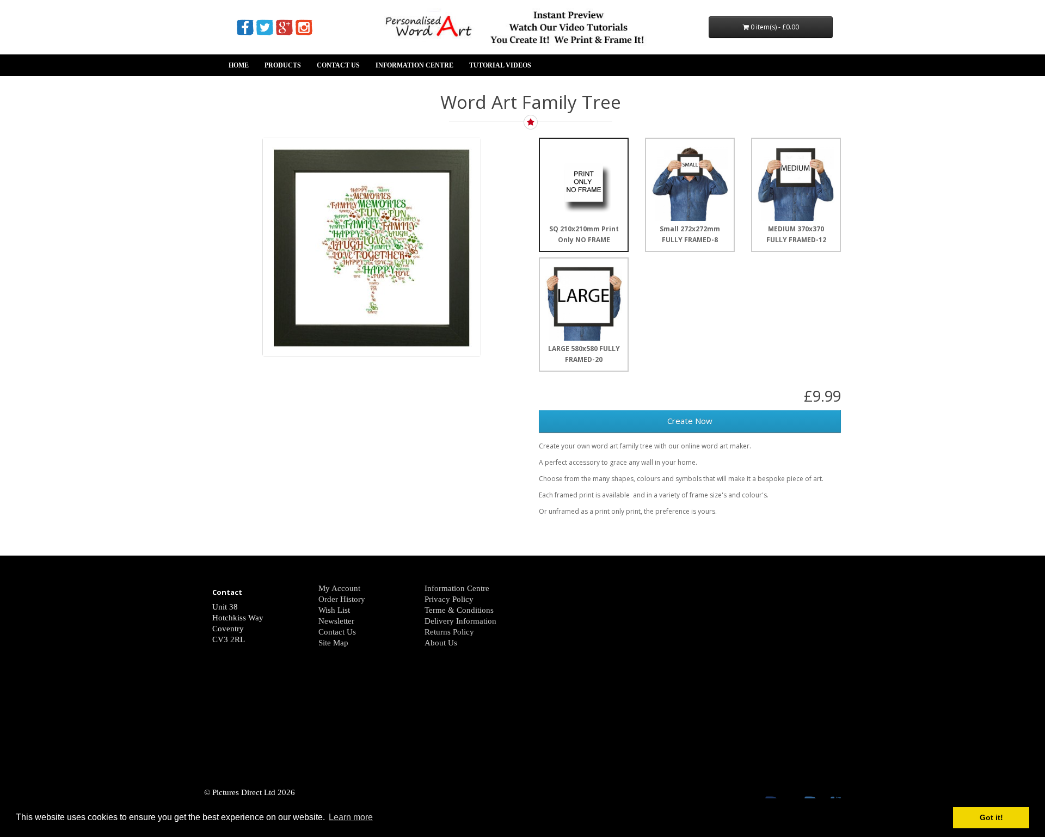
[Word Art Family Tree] (371, 247)
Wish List (334, 610)
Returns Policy (449, 631)
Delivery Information (460, 621)
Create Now (689, 420)
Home (239, 65)
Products (283, 65)
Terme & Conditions (459, 610)
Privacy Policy (449, 599)
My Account (339, 588)
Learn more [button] (351, 817)
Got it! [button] (991, 817)
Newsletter (336, 621)
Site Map (333, 642)
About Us (441, 642)
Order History (341, 599)
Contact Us (338, 65)
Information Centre (414, 65)
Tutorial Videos (500, 65)
